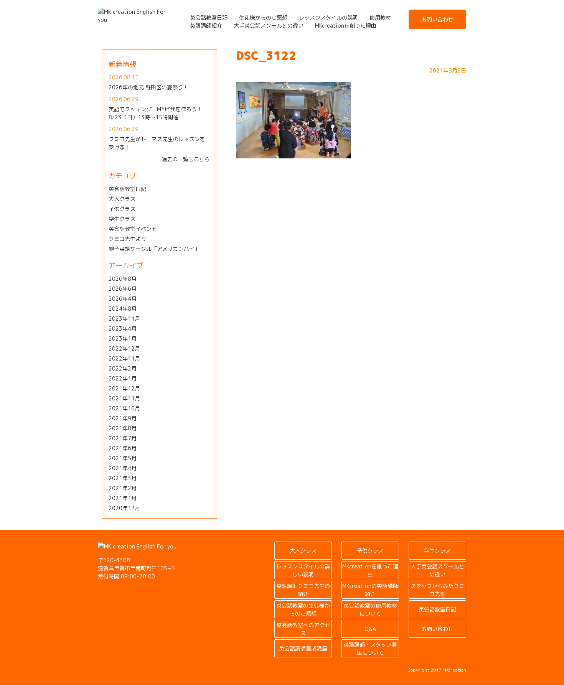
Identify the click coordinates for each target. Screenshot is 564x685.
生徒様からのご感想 (263, 17)
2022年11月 (124, 358)
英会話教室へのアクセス (303, 629)
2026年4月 (123, 298)
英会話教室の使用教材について (370, 609)
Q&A (370, 628)
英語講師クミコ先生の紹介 (303, 590)
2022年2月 (123, 368)
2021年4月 (123, 468)
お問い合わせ (437, 19)
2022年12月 (124, 348)
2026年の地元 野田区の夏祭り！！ (151, 87)
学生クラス (122, 218)
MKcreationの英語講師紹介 (370, 590)
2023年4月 (123, 328)
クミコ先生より (127, 238)
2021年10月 (124, 408)
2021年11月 (124, 398)
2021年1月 (123, 498)
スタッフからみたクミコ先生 (437, 590)
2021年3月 (123, 478)
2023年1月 (123, 338)
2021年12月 (124, 388)
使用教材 (380, 17)
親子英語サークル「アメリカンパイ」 (154, 248)
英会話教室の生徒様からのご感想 (303, 609)
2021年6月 (123, 448)
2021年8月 (123, 428)
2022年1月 (123, 378)
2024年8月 (123, 308)
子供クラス (122, 208)
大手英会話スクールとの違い (268, 25)
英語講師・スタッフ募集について (370, 648)
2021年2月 (123, 488)
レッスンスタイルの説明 (328, 17)
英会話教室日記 (209, 17)
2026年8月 (123, 278)
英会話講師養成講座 (303, 648)
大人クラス (122, 199)
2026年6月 (123, 288)
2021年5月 (123, 458)
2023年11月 (124, 318)
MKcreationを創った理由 (345, 25)
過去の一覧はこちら (186, 159)
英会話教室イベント (133, 228)
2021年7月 (123, 438)
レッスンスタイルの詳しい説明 (303, 570)
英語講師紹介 (206, 25)
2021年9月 (123, 418)
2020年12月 (124, 508)
